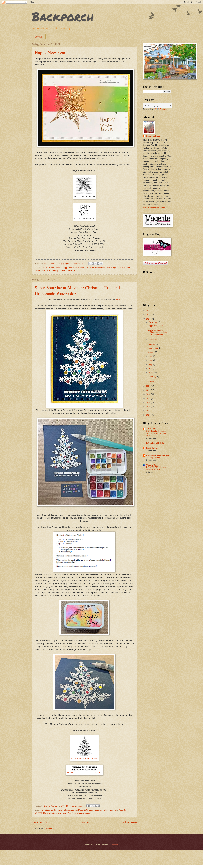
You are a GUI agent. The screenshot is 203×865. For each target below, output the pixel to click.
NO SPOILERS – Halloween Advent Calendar (157, 468)
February (152, 377)
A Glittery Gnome (153, 458)
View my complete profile (154, 208)
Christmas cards (49, 810)
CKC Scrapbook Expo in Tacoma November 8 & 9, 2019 (156, 433)
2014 (148, 411)
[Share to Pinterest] (101, 263)
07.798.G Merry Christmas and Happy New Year (84, 773)
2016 (148, 402)
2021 (148, 319)
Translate (164, 109)
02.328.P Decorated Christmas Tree (84, 758)
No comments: (78, 263)
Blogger (115, 844)
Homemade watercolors (67, 810)
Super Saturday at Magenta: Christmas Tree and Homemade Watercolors (77, 290)
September (153, 348)
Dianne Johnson (153, 136)
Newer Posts (39, 822)
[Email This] (89, 263)
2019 (148, 390)
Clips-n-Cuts (152, 465)
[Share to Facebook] (98, 263)
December (153, 322)
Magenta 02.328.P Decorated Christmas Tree (97, 810)
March (151, 372)
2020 (148, 386)
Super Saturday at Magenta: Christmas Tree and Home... (157, 332)
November (153, 340)
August (151, 352)
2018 (148, 394)
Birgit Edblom (152, 448)
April (150, 368)
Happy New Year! (51, 52)
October (152, 344)
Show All (168, 476)
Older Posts (130, 822)
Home (39, 36)
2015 (148, 407)
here (118, 300)
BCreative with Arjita (155, 443)
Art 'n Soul (151, 429)
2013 (148, 415)
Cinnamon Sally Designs (157, 455)
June (150, 360)
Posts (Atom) (49, 828)
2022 (148, 315)
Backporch (63, 16)
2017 (148, 398)
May (150, 364)
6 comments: (76, 806)
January (152, 381)
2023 (148, 311)
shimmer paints (83, 813)
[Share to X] (95, 263)
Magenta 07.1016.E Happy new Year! (94, 267)
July (150, 356)
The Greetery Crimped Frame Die (61, 270)
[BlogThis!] (92, 263)
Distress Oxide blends (51, 267)
